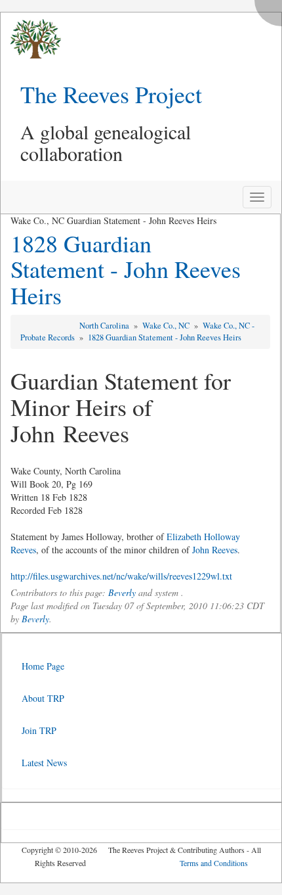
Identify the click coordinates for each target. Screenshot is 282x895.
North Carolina (105, 325)
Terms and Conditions (214, 863)
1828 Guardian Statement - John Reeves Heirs (125, 269)
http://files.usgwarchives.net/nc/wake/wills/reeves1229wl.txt (121, 576)
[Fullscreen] (271, 9)
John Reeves (214, 549)
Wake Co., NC (166, 325)
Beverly (122, 592)
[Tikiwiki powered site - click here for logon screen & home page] (31, 39)
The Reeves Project (111, 94)
